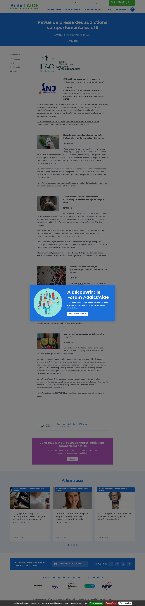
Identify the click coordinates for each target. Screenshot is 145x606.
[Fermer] (114, 283)
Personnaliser (125, 603)
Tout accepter (96, 603)
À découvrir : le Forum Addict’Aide (88, 295)
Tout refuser (111, 603)
